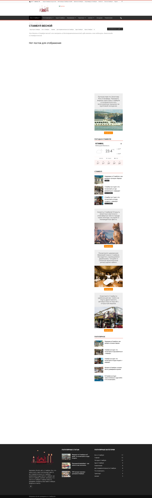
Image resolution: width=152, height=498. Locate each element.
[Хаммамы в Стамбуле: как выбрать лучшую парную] (98, 179)
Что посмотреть (47, 18)
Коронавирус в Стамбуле (91, 1)
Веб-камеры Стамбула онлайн (65, 1)
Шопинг (90, 18)
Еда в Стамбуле (60, 18)
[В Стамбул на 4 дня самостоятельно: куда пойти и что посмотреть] (98, 378)
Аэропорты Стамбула (35, 29)
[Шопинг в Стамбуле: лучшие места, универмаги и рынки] (98, 370)
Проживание (70, 18)
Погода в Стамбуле (100, 460)
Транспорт (81, 18)
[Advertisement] (107, 65)
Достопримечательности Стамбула (65, 29)
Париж (116, 1)
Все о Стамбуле (34, 18)
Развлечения (108, 18)
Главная (53, 29)
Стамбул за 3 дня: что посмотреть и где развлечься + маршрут (112, 189)
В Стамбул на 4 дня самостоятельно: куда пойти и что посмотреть (113, 377)
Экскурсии (99, 18)
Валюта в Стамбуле (78, 1)
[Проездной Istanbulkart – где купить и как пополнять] (66, 466)
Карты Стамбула (88, 29)
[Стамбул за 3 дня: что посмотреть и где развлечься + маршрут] (98, 190)
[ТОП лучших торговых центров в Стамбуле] (66, 474)
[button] (121, 18)
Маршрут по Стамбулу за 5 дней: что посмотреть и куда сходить (80, 456)
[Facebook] (122, 1)
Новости (101, 1)
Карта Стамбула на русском (49, 1)
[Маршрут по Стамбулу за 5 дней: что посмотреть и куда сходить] (66, 457)
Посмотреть (108, 133)
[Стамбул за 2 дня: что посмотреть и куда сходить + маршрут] (98, 200)
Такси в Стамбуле (108, 1)
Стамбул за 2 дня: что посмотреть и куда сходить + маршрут (112, 199)
